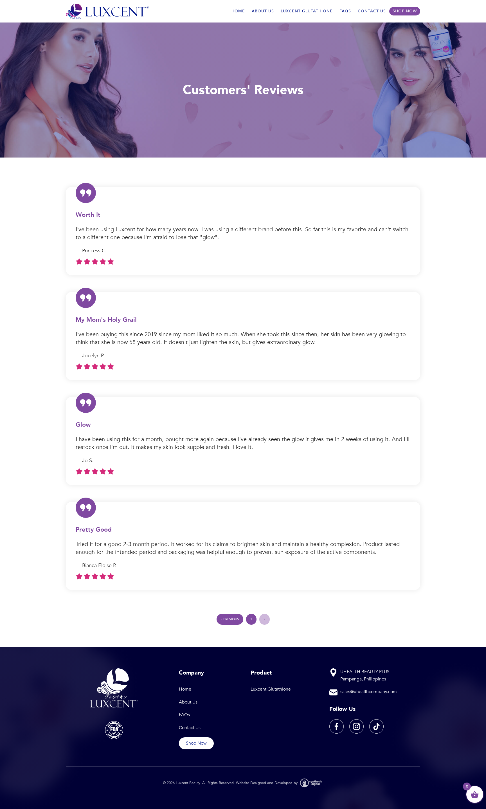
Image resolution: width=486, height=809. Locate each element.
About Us (263, 11)
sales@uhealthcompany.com (368, 692)
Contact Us (372, 11)
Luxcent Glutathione (307, 11)
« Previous (230, 619)
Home (238, 11)
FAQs (345, 11)
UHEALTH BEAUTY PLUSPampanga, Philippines (365, 675)
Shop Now (405, 11)
